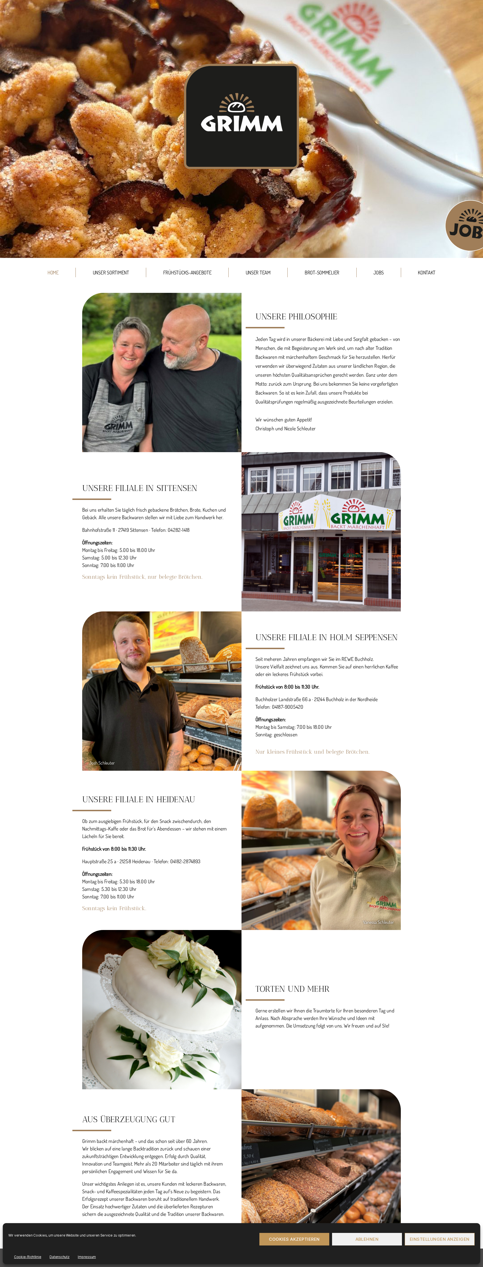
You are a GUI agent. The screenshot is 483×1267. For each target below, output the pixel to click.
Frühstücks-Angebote (187, 272)
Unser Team (258, 272)
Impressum (87, 1257)
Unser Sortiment (111, 272)
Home (53, 272)
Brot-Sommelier (322, 272)
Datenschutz (59, 1257)
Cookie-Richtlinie (27, 1257)
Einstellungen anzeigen (440, 1239)
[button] (241, 263)
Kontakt (426, 272)
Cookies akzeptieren (294, 1239)
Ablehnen (367, 1239)
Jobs (378, 272)
